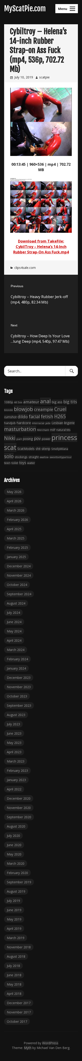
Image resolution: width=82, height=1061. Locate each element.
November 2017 (19, 1012)
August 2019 (16, 891)
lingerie (69, 423)
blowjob (23, 409)
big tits (70, 401)
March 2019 (15, 938)
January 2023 (16, 780)
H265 (60, 416)
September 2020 (19, 817)
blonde (8, 410)
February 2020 (17, 873)
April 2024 (14, 640)
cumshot (10, 417)
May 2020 (14, 854)
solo (9, 456)
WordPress (50, 1043)
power (46, 439)
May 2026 (14, 492)
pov (37, 438)
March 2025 (15, 538)
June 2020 (14, 845)
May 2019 (14, 919)
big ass (57, 402)
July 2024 (13, 612)
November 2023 (19, 687)
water (31, 463)
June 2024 (14, 622)
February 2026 (17, 519)
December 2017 (19, 1003)
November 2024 (19, 575)
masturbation (20, 429)
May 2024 (14, 631)
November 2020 (19, 808)
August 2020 (16, 826)
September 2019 (19, 882)
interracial (38, 423)
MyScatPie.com (25, 8)
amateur (31, 401)
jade (48, 423)
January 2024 (16, 668)
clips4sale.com (25, 267)
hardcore (24, 422)
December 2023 (19, 677)
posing (28, 438)
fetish (47, 416)
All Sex (18, 402)
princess (64, 437)
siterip (45, 449)
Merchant (43, 430)
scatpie (44, 77)
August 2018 (16, 956)
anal (45, 401)
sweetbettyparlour (60, 457)
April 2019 (14, 928)
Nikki (9, 438)
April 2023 (14, 752)
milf (52, 430)
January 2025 (16, 557)
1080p (8, 402)
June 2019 (14, 910)
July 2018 (13, 966)
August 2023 (16, 715)
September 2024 (19, 594)
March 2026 (15, 510)
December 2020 (19, 798)
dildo (23, 416)
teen (7, 463)
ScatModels (26, 449)
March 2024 (15, 650)
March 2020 (15, 863)
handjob (10, 423)
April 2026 (14, 501)
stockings (21, 457)
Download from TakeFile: (41, 241)
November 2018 (19, 947)
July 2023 (13, 724)
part (19, 439)
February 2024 (17, 659)
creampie (43, 409)
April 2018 (14, 993)
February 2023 (17, 770)
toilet (14, 463)
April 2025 (14, 529)
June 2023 (14, 733)
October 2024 (17, 585)
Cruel (60, 409)
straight (33, 457)
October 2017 (17, 1021)
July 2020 (13, 835)
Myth (27, 1048)
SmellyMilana (59, 449)
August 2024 (16, 603)
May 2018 (14, 984)
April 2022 (14, 789)
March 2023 (15, 761)
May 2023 (14, 743)
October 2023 (17, 696)
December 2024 (19, 566)
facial (34, 416)
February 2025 (17, 547)
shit (38, 449)
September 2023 (19, 705)
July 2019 (13, 900)
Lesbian (57, 422)
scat (10, 447)
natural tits (63, 430)
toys (22, 462)
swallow (44, 457)
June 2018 (14, 975)
